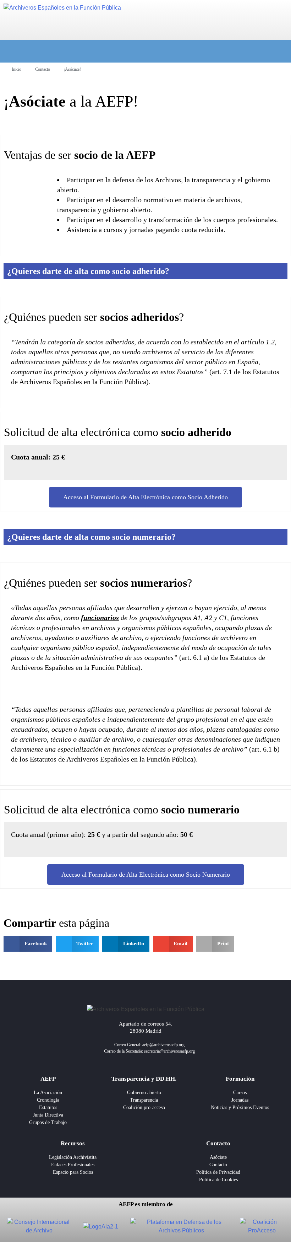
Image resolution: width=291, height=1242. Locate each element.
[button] (28, 944)
